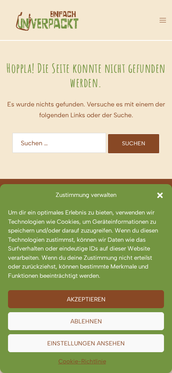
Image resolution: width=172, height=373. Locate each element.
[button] (160, 195)
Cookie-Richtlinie (82, 361)
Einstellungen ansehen (86, 343)
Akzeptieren (86, 299)
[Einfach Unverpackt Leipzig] (47, 19)
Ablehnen (86, 321)
